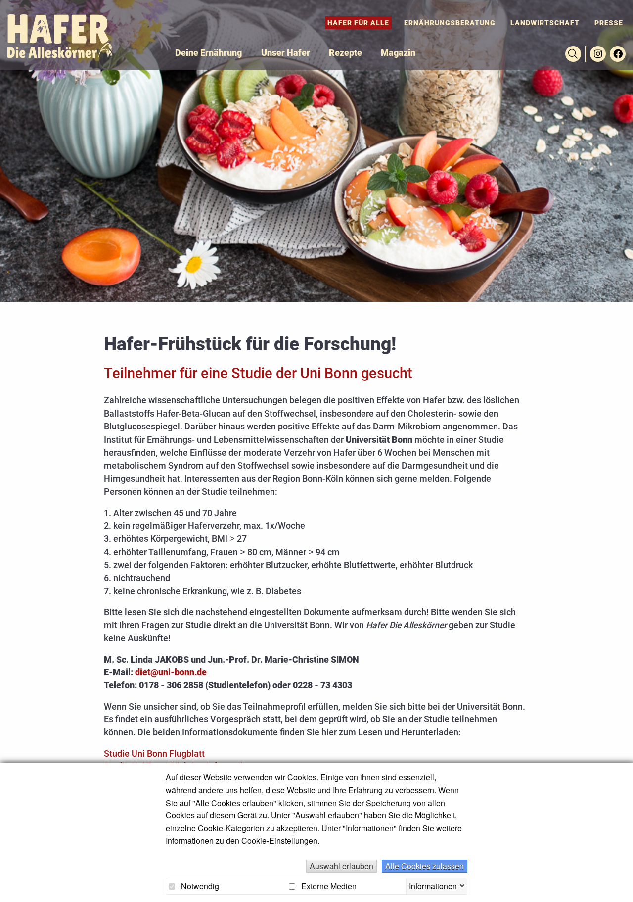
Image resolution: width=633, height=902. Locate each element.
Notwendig (199, 886)
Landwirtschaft (545, 23)
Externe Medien (328, 886)
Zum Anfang (618, 887)
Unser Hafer (285, 53)
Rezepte (345, 53)
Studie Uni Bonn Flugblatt (154, 754)
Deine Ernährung (208, 53)
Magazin (398, 53)
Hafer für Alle (358, 23)
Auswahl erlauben (341, 866)
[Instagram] (598, 54)
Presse (608, 23)
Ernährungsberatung (450, 23)
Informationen (433, 884)
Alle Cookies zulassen (424, 866)
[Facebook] (618, 54)
